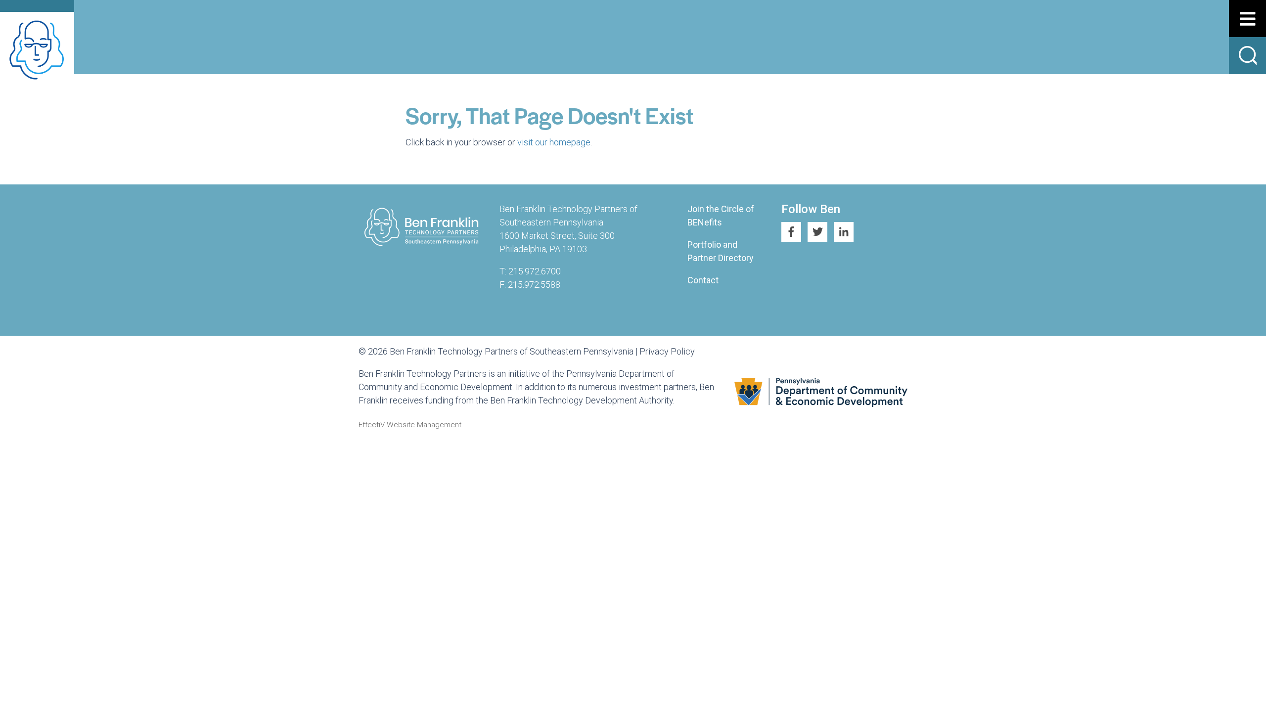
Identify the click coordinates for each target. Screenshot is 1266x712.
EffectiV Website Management (410, 424)
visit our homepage (553, 142)
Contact (703, 280)
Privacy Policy (667, 351)
